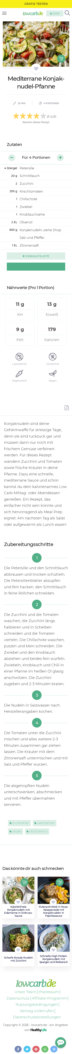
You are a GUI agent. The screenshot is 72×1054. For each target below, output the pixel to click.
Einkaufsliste (37, 256)
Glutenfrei (20, 823)
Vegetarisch (38, 831)
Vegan (16, 831)
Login (55, 13)
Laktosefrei (45, 823)
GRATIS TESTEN (36, 4)
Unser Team (25, 992)
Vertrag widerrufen (37, 1011)
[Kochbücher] (36, 69)
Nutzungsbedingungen (37, 1004)
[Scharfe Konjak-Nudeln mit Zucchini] (18, 940)
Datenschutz (18, 998)
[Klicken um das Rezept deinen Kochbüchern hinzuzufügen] (18, 902)
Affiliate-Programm (49, 998)
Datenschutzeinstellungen (37, 1017)
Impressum (48, 992)
